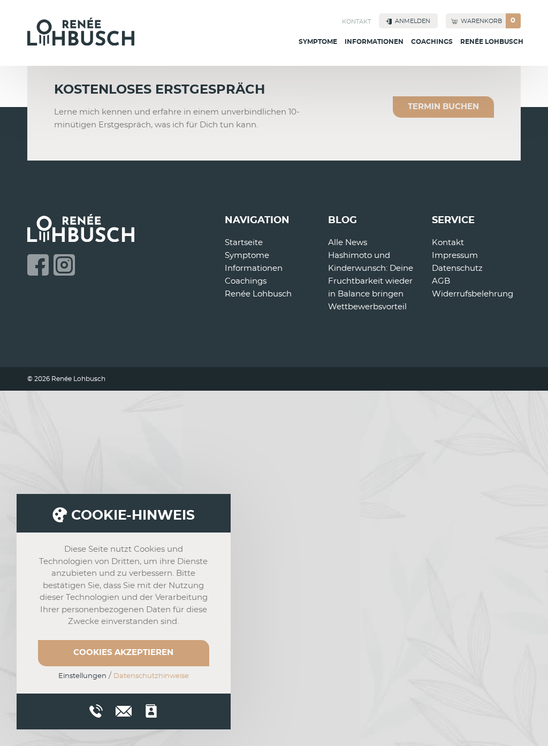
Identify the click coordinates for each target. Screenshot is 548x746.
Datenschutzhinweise (151, 676)
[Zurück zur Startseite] (80, 31)
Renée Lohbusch (491, 42)
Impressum (455, 256)
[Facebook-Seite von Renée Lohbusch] (38, 265)
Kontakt (356, 22)
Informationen (374, 42)
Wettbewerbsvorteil (367, 307)
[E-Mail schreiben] (124, 710)
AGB (441, 281)
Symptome (318, 42)
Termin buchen (443, 107)
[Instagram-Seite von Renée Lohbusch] (64, 265)
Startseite (244, 243)
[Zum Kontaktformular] (151, 711)
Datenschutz (457, 268)
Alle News (347, 243)
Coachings (432, 42)
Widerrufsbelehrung (472, 294)
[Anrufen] (96, 711)
